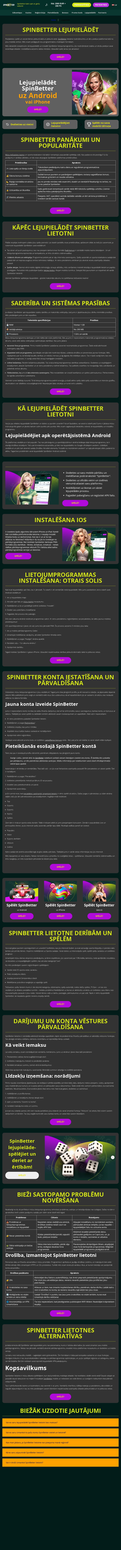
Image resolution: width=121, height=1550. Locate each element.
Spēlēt (60, 57)
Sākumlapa (17, 12)
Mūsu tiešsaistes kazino (14, 155)
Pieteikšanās (53, 12)
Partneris (102, 12)
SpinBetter (62, 39)
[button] (113, 1157)
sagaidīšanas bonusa (53, 740)
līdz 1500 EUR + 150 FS (58, 4)
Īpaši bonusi (70, 250)
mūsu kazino (28, 601)
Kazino (28, 12)
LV (116, 5)
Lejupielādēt (90, 12)
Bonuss (65, 12)
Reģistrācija (40, 12)
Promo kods (77, 12)
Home (53, 20)
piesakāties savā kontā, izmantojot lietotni (40, 793)
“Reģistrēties (29, 723)
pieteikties (101, 5)
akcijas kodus (49, 270)
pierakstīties (81, 5)
